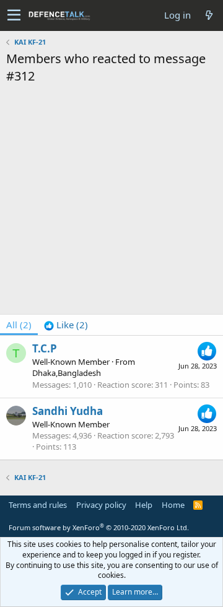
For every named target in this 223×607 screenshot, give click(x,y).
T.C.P (44, 348)
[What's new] (209, 15)
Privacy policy (101, 504)
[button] (13, 15)
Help (143, 504)
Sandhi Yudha (67, 411)
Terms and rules (38, 504)
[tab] (66, 325)
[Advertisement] (111, 202)
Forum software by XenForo (99, 527)
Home (173, 504)
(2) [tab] (19, 324)
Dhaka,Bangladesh (66, 372)
